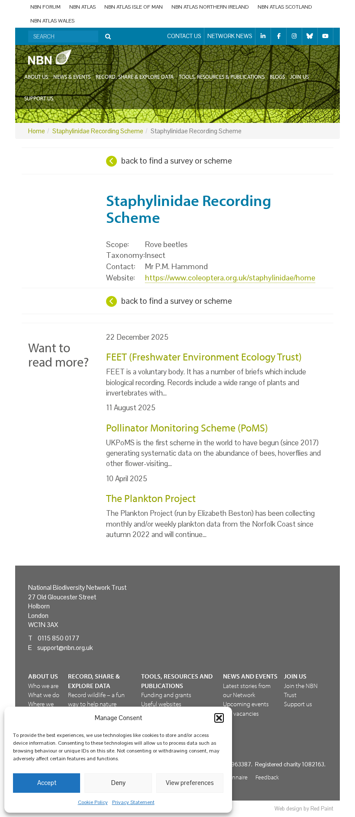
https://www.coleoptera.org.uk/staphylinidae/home (230, 278)
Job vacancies (241, 713)
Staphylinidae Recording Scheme (97, 131)
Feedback (267, 777)
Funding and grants (166, 695)
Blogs (277, 76)
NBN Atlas (82, 6)
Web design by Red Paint (303, 808)
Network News (229, 36)
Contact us (184, 36)
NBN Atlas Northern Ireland (210, 6)
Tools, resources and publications (177, 680)
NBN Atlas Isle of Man (133, 6)
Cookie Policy (93, 802)
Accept (46, 782)
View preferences (190, 782)
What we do (43, 695)
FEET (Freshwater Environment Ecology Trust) (204, 356)
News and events (250, 676)
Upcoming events (246, 704)
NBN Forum (45, 6)
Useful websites (161, 704)
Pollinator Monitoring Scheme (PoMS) (187, 427)
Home (36, 131)
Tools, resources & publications (222, 76)
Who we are (43, 686)
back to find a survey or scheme (176, 160)
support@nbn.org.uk (65, 647)
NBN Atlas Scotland (285, 6)
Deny (118, 782)
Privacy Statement (133, 802)
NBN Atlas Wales (52, 20)
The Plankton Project (151, 498)
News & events (71, 76)
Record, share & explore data (135, 76)
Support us (38, 98)
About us (36, 76)
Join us (299, 76)
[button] (219, 718)
